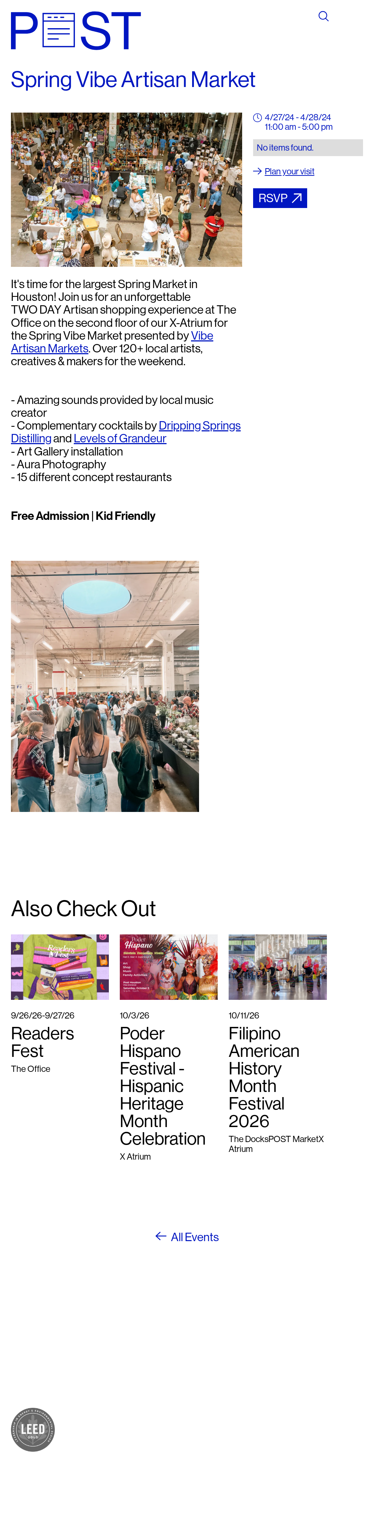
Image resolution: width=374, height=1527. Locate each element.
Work (79, 1365)
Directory (86, 1416)
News (80, 1434)
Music (80, 1374)
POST (80, 1330)
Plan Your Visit (86, 1403)
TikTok (216, 1356)
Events (82, 1425)
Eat (75, 1348)
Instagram (222, 1339)
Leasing (84, 1450)
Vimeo (216, 1365)
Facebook (222, 1330)
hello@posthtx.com (163, 1356)
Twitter (217, 1348)
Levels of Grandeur (120, 438)
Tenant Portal (216, 1385)
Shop (79, 1339)
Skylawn (85, 1383)
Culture (82, 1356)
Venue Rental (81, 1463)
